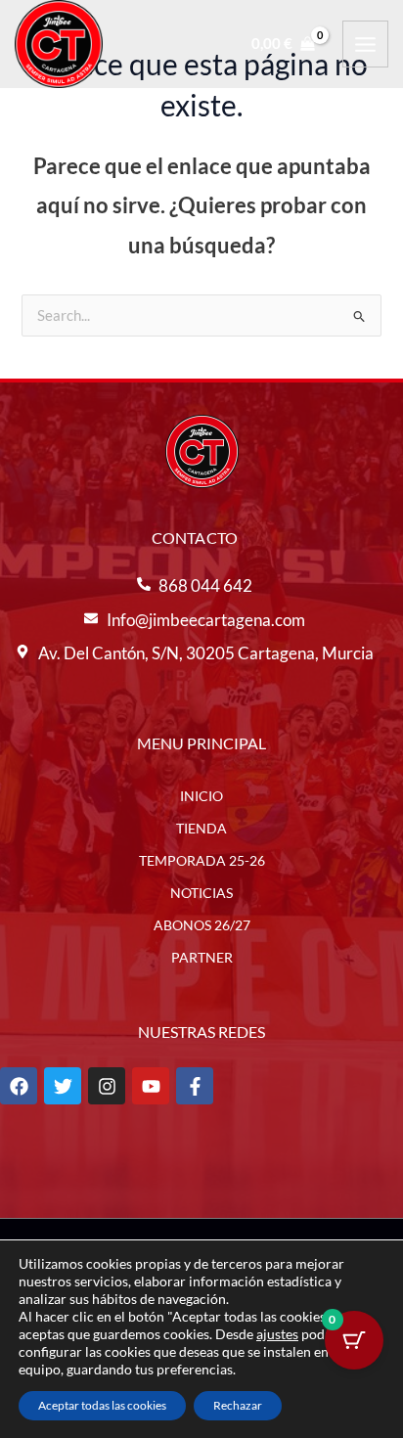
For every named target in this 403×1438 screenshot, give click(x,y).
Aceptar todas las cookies (102, 1405)
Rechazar (237, 1405)
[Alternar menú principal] (365, 44)
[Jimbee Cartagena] (59, 44)
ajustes (277, 1334)
